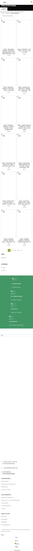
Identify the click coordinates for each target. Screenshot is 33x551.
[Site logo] (16, 2)
